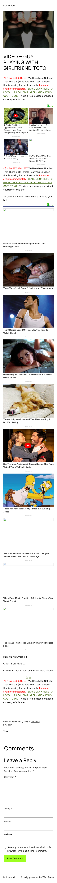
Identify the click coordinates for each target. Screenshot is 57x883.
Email (7, 821)
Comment (10, 777)
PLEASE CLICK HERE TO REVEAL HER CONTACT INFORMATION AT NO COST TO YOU (28, 92)
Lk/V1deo (35, 721)
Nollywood (9, 5)
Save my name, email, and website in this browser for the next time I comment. (29, 849)
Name (8, 808)
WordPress (48, 877)
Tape (28, 677)
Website (8, 834)
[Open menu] (52, 5)
